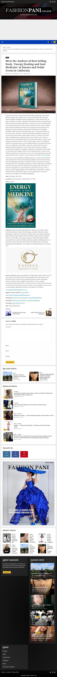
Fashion (49, 534)
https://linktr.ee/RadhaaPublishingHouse (18, 295)
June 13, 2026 (44, 380)
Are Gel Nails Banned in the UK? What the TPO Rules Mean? (32, 541)
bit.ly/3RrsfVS (25, 292)
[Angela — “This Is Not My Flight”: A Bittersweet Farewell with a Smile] (8, 426)
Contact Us (7, 572)
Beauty (31, 534)
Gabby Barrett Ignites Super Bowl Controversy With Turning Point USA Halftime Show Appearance (33, 393)
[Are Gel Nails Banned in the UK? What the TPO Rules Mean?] (24, 538)
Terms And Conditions (8, 667)
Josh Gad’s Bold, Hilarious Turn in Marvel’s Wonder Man (30, 404)
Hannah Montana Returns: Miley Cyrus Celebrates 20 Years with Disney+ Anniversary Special (42, 636)
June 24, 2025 (18, 428)
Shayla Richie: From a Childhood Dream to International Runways (51, 542)
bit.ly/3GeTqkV (45, 155)
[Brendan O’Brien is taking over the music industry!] (7, 376)
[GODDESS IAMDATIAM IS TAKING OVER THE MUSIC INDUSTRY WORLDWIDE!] (34, 376)
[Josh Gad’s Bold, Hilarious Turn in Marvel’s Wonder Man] (8, 404)
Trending (16, 391)
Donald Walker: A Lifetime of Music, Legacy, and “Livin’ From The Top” (42, 620)
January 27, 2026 (19, 417)
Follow (55, 42)
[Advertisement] (28, 29)
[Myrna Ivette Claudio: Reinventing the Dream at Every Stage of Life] (7, 538)
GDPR (4, 654)
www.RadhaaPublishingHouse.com (16, 290)
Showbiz (14, 534)
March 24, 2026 (43, 640)
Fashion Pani (33, 675)
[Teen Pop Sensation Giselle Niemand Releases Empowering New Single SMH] (7, 548)
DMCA (4, 663)
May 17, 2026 (43, 608)
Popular (13, 546)
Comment (9, 327)
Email (7, 351)
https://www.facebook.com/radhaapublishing (26, 300)
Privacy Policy (15, 672)
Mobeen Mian (36, 608)
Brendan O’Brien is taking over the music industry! (19, 376)
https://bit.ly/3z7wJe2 (18, 303)
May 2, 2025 (17, 439)
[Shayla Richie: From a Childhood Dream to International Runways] (42, 538)
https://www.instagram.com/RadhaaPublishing (27, 298)
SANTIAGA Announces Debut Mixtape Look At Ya (41, 606)
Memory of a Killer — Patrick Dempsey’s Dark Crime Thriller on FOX (34, 415)
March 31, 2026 (43, 624)
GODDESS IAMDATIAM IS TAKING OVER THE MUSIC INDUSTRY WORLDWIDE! (47, 377)
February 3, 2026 (19, 396)
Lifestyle (49, 535)
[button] (2, 42)
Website (8, 356)
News (7, 57)
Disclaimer (5, 660)
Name (7, 345)
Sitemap (5, 651)
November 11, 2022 (18, 73)
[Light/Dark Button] (49, 42)
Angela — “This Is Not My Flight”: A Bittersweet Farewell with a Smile (32, 426)
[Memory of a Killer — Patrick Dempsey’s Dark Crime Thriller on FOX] (8, 415)
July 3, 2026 (17, 379)
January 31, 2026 (19, 406)
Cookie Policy (6, 657)
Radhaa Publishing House (14, 305)
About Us (3, 672)
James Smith (9, 73)
